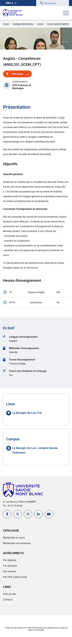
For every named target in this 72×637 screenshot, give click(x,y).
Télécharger (17, 73)
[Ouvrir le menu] (66, 13)
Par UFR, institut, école (15, 576)
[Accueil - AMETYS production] (13, 13)
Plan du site (9, 593)
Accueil (6, 23)
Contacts (8, 599)
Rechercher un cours (14, 537)
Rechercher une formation (17, 543)
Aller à (9, 2)
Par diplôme (9, 560)
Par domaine (10, 565)
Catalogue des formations (23, 23)
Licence (40, 23)
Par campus (9, 571)
